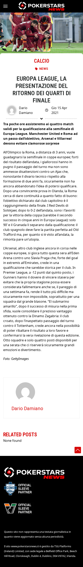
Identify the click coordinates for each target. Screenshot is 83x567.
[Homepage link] (41, 6)
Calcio (41, 61)
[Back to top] (78, 450)
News (43, 69)
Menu (7, 6)
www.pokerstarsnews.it (25, 546)
